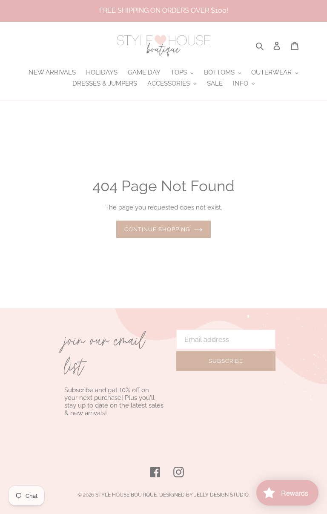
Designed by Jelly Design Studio (204, 495)
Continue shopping (157, 229)
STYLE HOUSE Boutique (126, 495)
